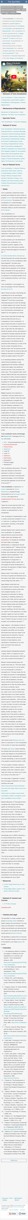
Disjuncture (21, 136)
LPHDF (18, 9)
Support (13, 12)
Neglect (22, 100)
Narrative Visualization (8, 148)
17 (23, 658)
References (14, 1160)
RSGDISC (11, 1200)
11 (15, 547)
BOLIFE (17, 1200)
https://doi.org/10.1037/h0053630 (14, 1129)
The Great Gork (10, 161)
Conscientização (6, 173)
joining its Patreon (16, 933)
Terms (11, 1198)
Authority (19, 171)
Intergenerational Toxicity (8, 499)
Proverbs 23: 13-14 (6, 289)
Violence (23, 102)
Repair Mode (5, 153)
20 (19, 831)
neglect (21, 33)
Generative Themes (13, 178)
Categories (5, 1198)
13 (12, 569)
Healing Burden (14, 139)
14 (22, 580)
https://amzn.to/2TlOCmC (11, 1078)
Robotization (7, 458)
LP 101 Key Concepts (10, 904)
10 (10, 482)
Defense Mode (13, 136)
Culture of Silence (17, 173)
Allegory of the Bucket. (16, 58)
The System (6, 210)
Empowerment (5, 139)
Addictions (7, 455)
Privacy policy (4, 1209)
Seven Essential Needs (13, 36)
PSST (5, 442)
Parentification (5, 102)
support (20, 942)
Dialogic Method (6, 175)
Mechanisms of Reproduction (9, 112)
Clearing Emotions (6, 131)
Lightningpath (18, 1198)
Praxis (21, 180)
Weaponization (5, 105)
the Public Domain (17, 1206)
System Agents (14, 23)
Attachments (10, 48)
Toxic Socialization (8, 53)
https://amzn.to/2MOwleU (18, 1022)
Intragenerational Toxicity (15, 144)
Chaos (16, 97)
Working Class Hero (19, 740)
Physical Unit (7, 436)
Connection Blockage (19, 131)
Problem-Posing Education (9, 183)
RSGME (5, 1200)
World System (5, 12)
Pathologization (15, 102)
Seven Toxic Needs (17, 156)
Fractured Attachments (10, 444)
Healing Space (13, 141)
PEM (23, 9)
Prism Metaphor (5, 151)
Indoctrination (6, 43)
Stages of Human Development (10, 158)
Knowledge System (11, 921)
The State (11, 114)
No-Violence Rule (20, 148)
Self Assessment (14, 153)
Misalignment (18, 146)
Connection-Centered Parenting (10, 134)
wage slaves (10, 749)
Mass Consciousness (7, 146)
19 (19, 774)
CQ (9, 453)
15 (23, 621)
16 (8, 647)
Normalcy (16, 180)
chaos (12, 38)
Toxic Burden (19, 161)
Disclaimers (22, 1209)
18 (8, 736)
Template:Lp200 (6, 907)
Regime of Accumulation (7, 9)
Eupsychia (19, 7)
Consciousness (7, 200)
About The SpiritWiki (13, 1209)
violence (4, 38)
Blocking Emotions (19, 129)
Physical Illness (8, 447)
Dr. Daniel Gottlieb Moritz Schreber (11, 256)
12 (20, 554)
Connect (9, 197)
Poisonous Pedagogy (20, 122)
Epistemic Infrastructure (7, 7)
